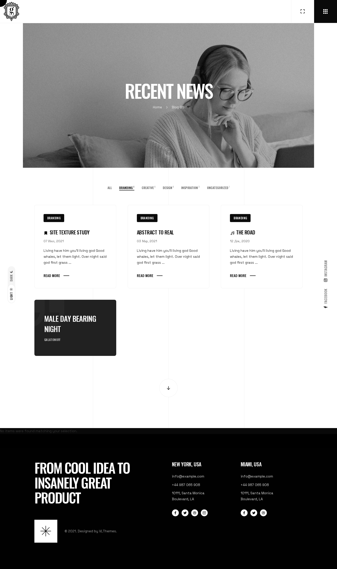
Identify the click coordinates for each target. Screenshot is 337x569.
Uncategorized (218, 187)
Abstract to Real (155, 232)
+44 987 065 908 (186, 485)
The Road (245, 232)
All (110, 187)
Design (168, 187)
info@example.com (188, 476)
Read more (52, 275)
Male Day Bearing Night (70, 323)
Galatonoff (52, 339)
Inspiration (190, 187)
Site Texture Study (70, 232)
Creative (148, 187)
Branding (54, 218)
